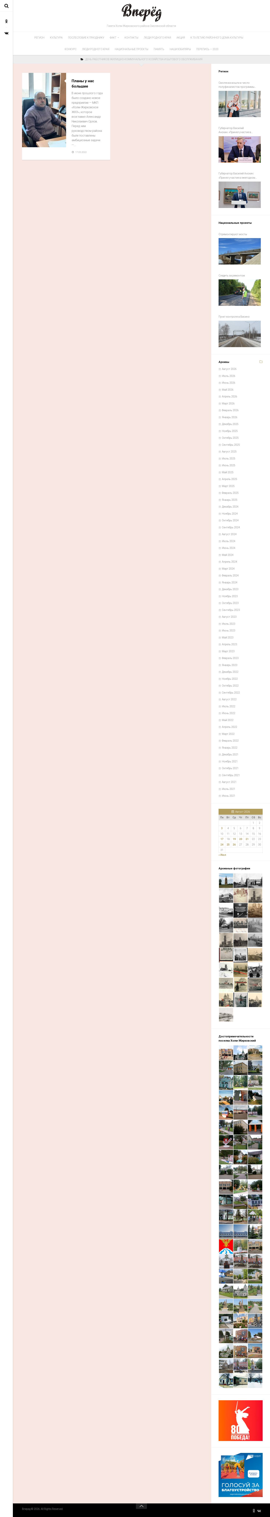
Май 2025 (227, 472)
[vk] (6, 33)
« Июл (222, 854)
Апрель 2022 (229, 726)
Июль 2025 (228, 458)
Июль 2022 (228, 706)
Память (159, 49)
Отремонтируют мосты (233, 234)
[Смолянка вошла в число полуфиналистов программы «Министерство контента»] (240, 104)
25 (228, 844)
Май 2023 (227, 637)
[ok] (6, 21)
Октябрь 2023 (230, 603)
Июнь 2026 (228, 382)
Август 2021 (229, 782)
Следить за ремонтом (232, 275)
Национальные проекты (131, 49)
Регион (39, 37)
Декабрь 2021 (230, 754)
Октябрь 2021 (230, 768)
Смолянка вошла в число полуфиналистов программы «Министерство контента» (236, 85)
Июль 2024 (228, 541)
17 (221, 839)
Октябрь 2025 (230, 437)
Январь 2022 (229, 747)
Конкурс (71, 49)
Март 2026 (228, 403)
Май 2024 (227, 554)
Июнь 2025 (228, 465)
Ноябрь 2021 (230, 761)
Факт (113, 37)
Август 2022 (229, 699)
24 (221, 844)
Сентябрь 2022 (231, 692)
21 (247, 839)
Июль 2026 (228, 375)
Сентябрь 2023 (231, 610)
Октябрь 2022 (230, 685)
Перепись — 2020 (207, 49)
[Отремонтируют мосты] (240, 251)
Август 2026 (229, 369)
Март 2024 (228, 568)
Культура (56, 37)
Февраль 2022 (230, 740)
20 (240, 839)
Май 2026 (227, 389)
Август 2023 (229, 616)
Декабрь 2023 (230, 589)
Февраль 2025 (230, 492)
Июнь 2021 (228, 795)
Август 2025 (229, 451)
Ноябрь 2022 (230, 678)
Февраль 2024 (230, 575)
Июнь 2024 (228, 547)
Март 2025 (228, 486)
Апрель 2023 (229, 644)
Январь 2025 (229, 499)
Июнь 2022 (228, 713)
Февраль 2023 (230, 658)
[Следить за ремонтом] (240, 292)
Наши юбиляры (180, 49)
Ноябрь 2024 (230, 513)
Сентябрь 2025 (231, 444)
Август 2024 (229, 534)
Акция (181, 37)
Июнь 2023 (228, 630)
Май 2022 (227, 720)
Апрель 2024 (229, 561)
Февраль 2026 (230, 410)
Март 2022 (228, 733)
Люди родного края (157, 37)
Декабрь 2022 (230, 671)
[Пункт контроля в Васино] (240, 334)
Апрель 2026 (229, 396)
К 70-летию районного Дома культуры (216, 37)
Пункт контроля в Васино (234, 316)
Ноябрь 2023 (230, 596)
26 (234, 844)
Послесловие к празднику (86, 37)
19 (234, 839)
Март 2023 (228, 651)
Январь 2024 (229, 582)
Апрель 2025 (229, 479)
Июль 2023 (228, 623)
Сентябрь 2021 (231, 775)
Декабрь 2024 (230, 506)
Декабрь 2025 (230, 424)
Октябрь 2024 (230, 520)
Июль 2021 (228, 789)
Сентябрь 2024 (231, 527)
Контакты (131, 37)
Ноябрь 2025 (230, 431)
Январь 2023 (229, 665)
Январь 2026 (229, 417)
